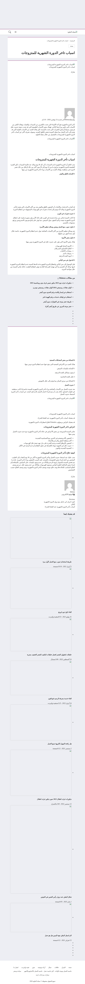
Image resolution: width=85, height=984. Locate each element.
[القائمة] (15, 32)
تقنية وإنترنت (53, 617)
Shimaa (67, 119)
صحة (71, 46)
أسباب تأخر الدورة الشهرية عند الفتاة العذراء (53, 418)
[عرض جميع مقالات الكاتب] (69, 113)
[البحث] (10, 32)
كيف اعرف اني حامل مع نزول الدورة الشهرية (59, 502)
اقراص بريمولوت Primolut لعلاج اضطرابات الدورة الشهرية (48, 422)
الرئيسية (72, 41)
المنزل (53, 804)
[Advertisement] (42, 14)
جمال (52, 659)
